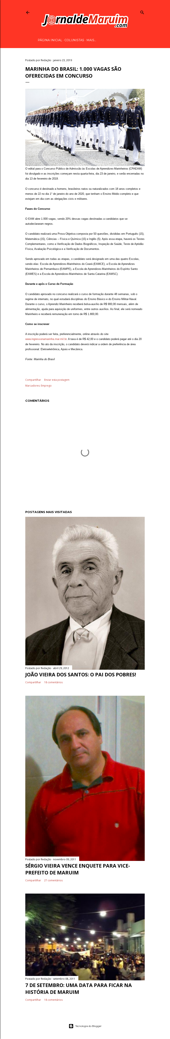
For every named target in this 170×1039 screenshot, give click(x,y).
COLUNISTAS (74, 40)
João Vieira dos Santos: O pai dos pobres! (80, 674)
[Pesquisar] (142, 11)
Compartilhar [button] (33, 380)
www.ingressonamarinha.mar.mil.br (46, 339)
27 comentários (53, 880)
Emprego (46, 385)
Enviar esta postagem (56, 380)
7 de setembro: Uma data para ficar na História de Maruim (78, 988)
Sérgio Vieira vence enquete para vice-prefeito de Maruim (77, 869)
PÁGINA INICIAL (50, 40)
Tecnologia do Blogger (88, 1026)
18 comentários (53, 682)
